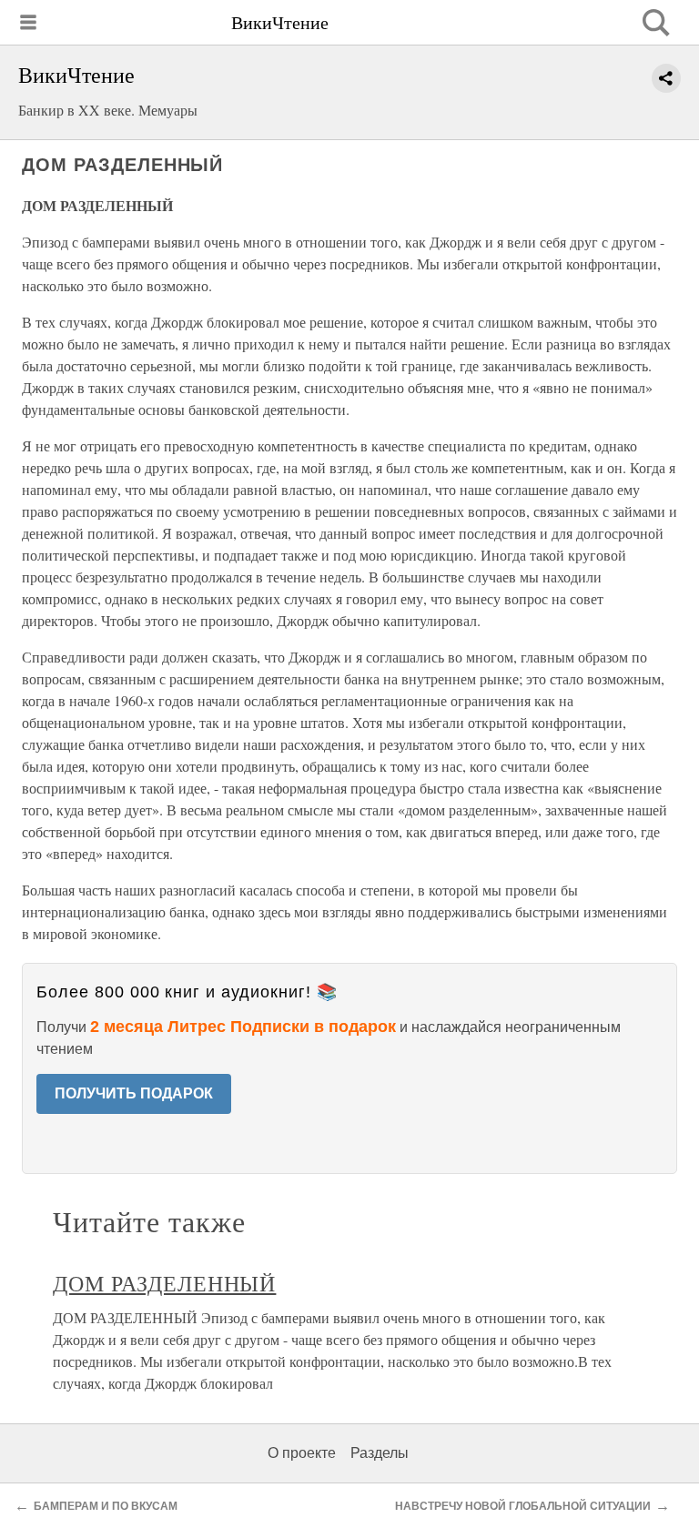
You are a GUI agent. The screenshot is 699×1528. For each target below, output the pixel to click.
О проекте (302, 1453)
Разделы (379, 1453)
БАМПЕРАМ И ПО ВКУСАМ (105, 1506)
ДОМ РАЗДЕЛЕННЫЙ (164, 1283)
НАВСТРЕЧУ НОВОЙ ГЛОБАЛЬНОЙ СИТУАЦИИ (523, 1506)
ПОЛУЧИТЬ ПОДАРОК (134, 1093)
